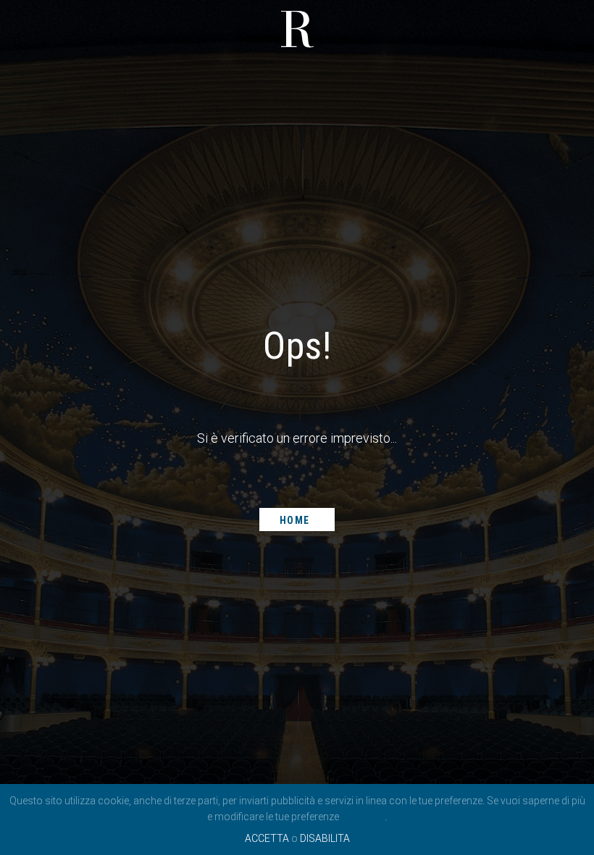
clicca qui (363, 816)
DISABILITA (325, 838)
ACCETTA (267, 838)
